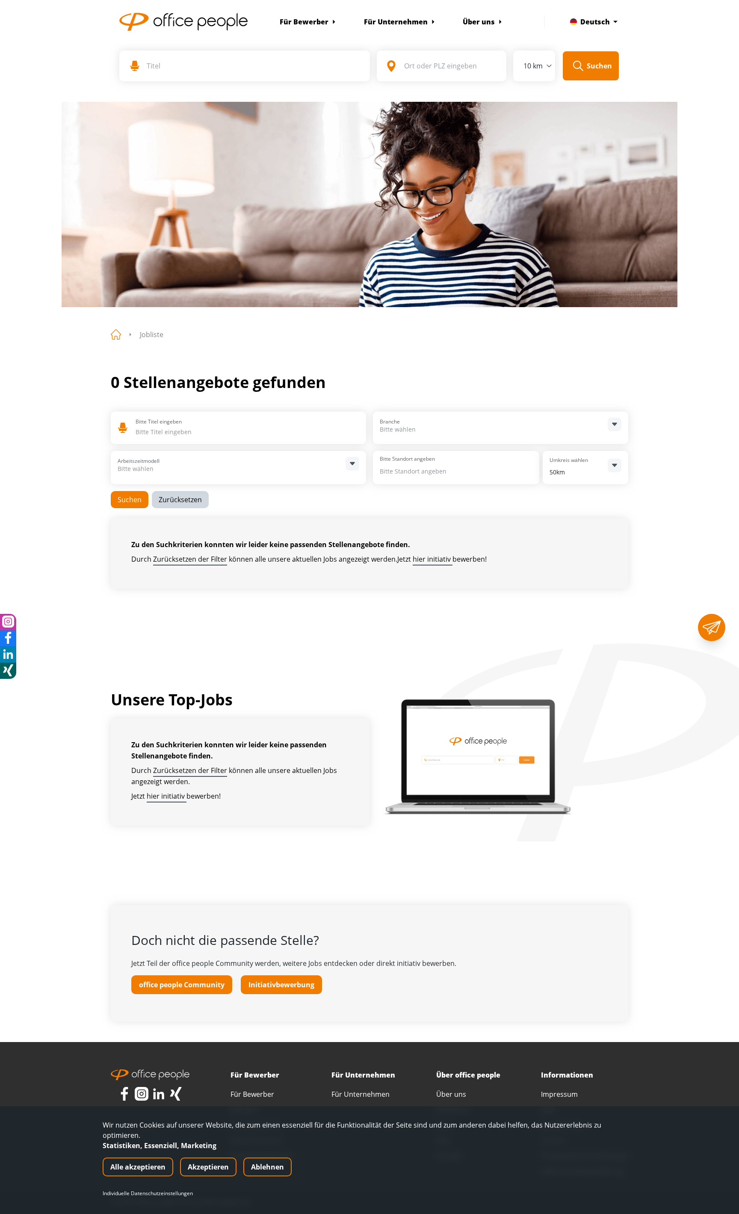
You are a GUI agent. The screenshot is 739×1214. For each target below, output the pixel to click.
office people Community (182, 984)
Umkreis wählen (569, 460)
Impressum (559, 1094)
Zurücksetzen (180, 499)
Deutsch (595, 22)
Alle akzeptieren (138, 1167)
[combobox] (197, 432)
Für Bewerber (304, 22)
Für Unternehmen (396, 22)
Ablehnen (267, 1167)
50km (557, 472)
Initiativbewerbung (281, 984)
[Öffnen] (614, 424)
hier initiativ (432, 559)
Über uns (479, 22)
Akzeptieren (208, 1167)
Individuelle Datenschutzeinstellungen (148, 1193)
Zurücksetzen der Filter (190, 559)
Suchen (130, 499)
